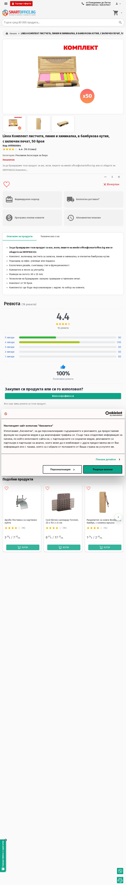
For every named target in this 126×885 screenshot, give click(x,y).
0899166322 (92, 5)
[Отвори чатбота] (120, 880)
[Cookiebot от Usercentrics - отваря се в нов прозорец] (108, 413)
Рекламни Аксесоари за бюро (31, 155)
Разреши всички (103, 469)
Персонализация (60, 469)
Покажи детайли (106, 459)
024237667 (105, 5)
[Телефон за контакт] (120, 871)
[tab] (20, 236)
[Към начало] (19, 13)
